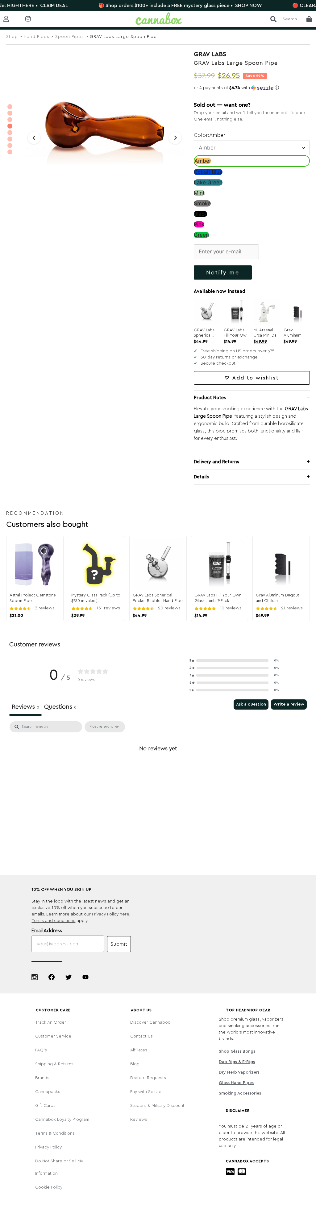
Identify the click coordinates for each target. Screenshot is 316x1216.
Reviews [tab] (25, 707)
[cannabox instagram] (33, 19)
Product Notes (210, 397)
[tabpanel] (158, 769)
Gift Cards (45, 1105)
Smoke (202, 203)
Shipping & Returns (54, 1064)
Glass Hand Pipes (236, 1083)
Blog (134, 1064)
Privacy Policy (48, 1147)
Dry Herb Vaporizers (239, 1072)
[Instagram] (34, 977)
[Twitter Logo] (68, 977)
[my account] (11, 19)
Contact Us (141, 1036)
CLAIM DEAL (32, 5)
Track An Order (50, 1022)
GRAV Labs (210, 54)
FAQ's (41, 1050)
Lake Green (208, 182)
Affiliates (138, 1050)
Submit (118, 944)
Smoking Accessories (240, 1093)
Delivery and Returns (216, 462)
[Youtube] (85, 977)
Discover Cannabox (150, 1022)
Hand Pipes (36, 37)
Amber (202, 161)
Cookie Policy (48, 1187)
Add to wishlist (255, 377)
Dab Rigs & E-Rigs (237, 1062)
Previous (34, 138)
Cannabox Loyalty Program (62, 1119)
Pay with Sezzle (145, 1092)
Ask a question (251, 704)
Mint (199, 193)
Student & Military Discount (157, 1105)
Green (201, 235)
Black (200, 214)
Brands (42, 1078)
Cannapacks (47, 1092)
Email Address (46, 930)
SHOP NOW (227, 5)
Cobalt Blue (208, 172)
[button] (252, 88)
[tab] (60, 707)
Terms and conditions (53, 921)
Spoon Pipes (69, 37)
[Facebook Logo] (51, 977)
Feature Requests (148, 1078)
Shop (12, 37)
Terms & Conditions (55, 1133)
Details (201, 477)
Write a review (288, 704)
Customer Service (53, 1036)
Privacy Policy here (110, 914)
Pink (199, 224)
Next (175, 138)
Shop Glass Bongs (237, 1051)
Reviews (138, 1119)
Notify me (222, 272)
